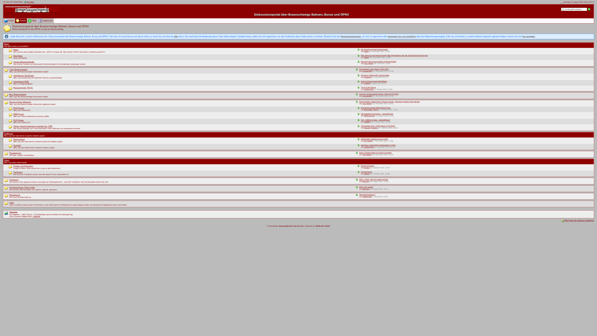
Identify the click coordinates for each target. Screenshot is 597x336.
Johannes (368, 77)
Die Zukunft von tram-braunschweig (374, 49)
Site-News (18, 56)
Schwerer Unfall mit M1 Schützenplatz (375, 75)
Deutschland (19, 139)
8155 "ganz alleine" (366, 187)
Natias (366, 51)
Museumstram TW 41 (23, 88)
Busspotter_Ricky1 (371, 110)
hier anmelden (528, 36)
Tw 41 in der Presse (368, 87)
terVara (367, 168)
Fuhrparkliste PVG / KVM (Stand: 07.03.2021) (378, 126)
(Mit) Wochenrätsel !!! (367, 195)
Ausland (17, 145)
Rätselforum (14, 195)
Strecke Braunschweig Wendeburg (374, 81)
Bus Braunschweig (17, 94)
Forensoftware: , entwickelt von (298, 226)
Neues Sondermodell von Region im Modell (375, 153)
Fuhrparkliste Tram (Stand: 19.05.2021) (374, 69)
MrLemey (366, 181)
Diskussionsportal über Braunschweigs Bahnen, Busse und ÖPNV (301, 14)
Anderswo (8, 134)
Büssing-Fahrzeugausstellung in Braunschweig (378, 62)
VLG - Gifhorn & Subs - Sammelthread (375, 120)
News (6, 44)
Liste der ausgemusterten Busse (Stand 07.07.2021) (379, 94)
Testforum (17, 172)
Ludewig (367, 83)
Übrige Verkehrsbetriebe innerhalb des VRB (32, 126)
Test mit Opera (366, 172)
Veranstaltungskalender (23, 62)
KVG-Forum (18, 108)
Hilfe (176, 36)
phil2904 (367, 122)
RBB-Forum (18, 114)
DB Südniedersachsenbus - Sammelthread (377, 114)
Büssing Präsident (371, 128)
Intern (6, 160)
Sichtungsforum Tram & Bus (22, 187)
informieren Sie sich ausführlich (402, 36)
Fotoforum (14, 180)
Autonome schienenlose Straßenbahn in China (378, 145)
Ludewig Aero (369, 147)
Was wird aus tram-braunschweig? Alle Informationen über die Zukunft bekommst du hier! (394, 55)
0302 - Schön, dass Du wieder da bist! (373, 179)
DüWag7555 (368, 89)
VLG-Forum (18, 120)
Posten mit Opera (367, 166)
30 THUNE (368, 141)
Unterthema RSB (21, 82)
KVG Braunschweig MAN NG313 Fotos (376, 108)
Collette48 (36, 216)
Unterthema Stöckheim (23, 76)
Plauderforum (15, 153)
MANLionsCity (369, 116)
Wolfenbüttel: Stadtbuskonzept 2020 (374, 139)
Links (11, 203)
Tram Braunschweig (18, 69)
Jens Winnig (368, 63)
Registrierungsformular (351, 36)
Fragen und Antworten (23, 166)
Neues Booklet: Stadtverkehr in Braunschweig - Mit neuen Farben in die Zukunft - (389, 102)
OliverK (367, 174)
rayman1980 (367, 71)
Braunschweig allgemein (20, 102)
